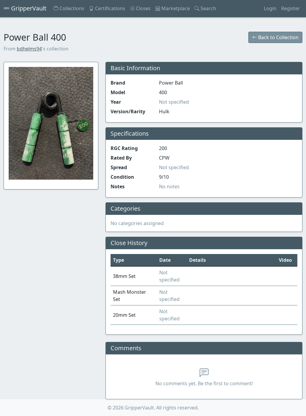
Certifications (109, 8)
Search (207, 8)
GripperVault (28, 8)
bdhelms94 (29, 48)
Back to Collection (278, 37)
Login (270, 8)
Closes (143, 8)
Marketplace (175, 8)
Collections (71, 8)
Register (290, 8)
